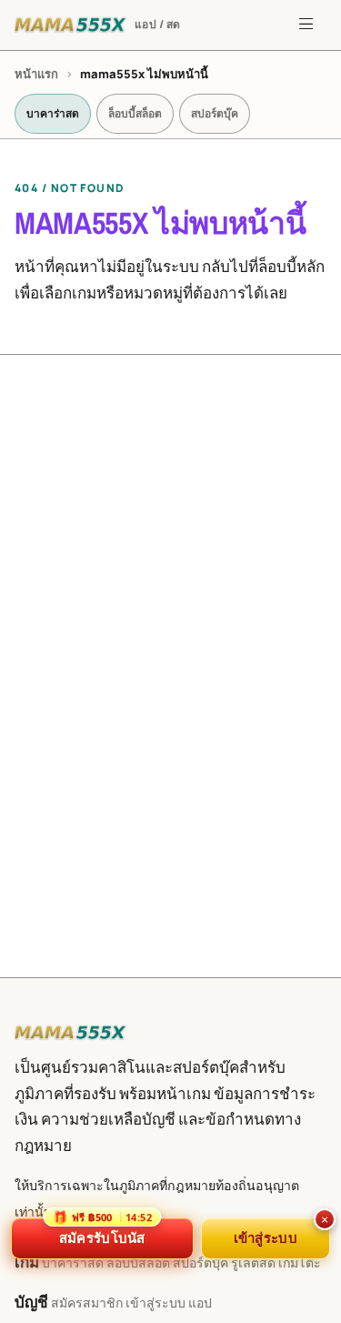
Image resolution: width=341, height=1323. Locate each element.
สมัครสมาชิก (87, 1302)
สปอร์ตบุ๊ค (214, 113)
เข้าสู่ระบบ (155, 1302)
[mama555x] (71, 1033)
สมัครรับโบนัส (102, 1232)
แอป (200, 1302)
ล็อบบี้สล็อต (135, 113)
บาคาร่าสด (52, 113)
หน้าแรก (36, 74)
